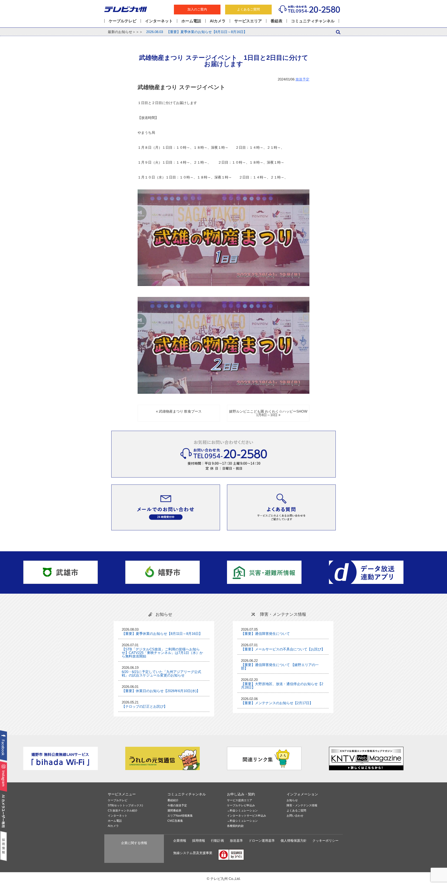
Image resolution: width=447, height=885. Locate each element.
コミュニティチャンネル (313, 21)
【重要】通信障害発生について (265, 634)
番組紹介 (173, 800)
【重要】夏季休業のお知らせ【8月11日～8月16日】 (196, 32)
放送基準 (236, 840)
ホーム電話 (191, 21)
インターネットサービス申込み (246, 815)
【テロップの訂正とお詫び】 (144, 706)
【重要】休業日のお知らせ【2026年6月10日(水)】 (161, 691)
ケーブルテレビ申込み (241, 805)
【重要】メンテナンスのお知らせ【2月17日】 (277, 703)
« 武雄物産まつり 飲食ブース (179, 411)
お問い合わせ (295, 815)
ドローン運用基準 (262, 840)
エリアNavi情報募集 (180, 815)
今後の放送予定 (177, 805)
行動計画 (217, 840)
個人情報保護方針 (294, 840)
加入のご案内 (197, 9)
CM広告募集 (175, 820)
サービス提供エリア (239, 800)
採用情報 (198, 840)
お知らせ (292, 800)
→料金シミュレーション (242, 810)
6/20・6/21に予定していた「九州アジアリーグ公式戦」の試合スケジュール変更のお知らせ (161, 673)
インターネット (159, 21)
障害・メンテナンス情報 (302, 805)
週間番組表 (174, 810)
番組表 (276, 21)
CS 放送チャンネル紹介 (123, 810)
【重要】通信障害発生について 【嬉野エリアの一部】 (280, 666)
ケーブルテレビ (122, 21)
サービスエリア (248, 21)
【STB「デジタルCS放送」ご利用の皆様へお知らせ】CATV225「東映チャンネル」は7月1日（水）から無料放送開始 (162, 652)
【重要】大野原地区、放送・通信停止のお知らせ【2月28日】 (282, 685)
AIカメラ (218, 21)
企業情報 (179, 840)
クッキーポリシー (325, 840)
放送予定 (302, 79)
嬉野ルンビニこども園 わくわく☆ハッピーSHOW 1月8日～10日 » (270, 413)
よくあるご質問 (248, 9)
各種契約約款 (235, 826)
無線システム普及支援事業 (192, 853)
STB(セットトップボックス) (125, 805)
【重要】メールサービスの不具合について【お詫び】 (283, 649)
